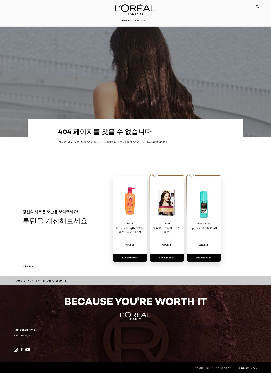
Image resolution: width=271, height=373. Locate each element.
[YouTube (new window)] (27, 349)
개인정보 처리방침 (223, 368)
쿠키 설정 (199, 368)
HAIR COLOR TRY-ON (133, 20)
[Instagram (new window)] (16, 350)
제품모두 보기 (29, 266)
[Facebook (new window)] (21, 349)
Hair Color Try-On (23, 335)
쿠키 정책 (209, 368)
